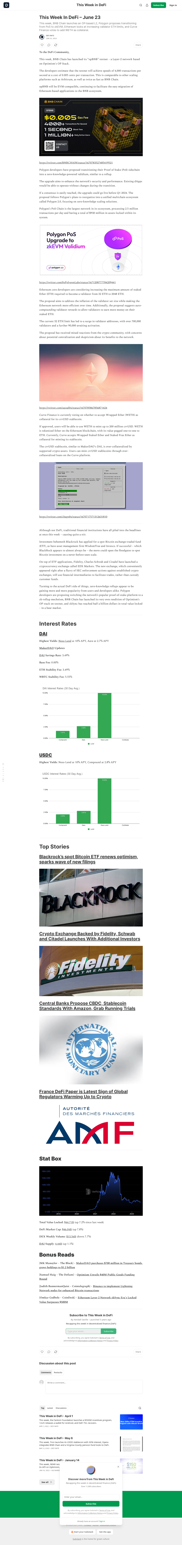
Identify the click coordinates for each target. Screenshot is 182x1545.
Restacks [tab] (58, 1372)
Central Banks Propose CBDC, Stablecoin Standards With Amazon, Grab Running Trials (87, 1006)
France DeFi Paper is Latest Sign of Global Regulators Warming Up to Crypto (83, 1094)
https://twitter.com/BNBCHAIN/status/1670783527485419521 (76, 163)
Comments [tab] (46, 1372)
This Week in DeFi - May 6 (56, 1438)
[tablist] (51, 1372)
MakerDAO (46, 648)
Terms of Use (104, 1510)
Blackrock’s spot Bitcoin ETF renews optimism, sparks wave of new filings (88, 859)
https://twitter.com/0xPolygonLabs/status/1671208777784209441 (77, 282)
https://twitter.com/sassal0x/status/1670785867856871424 (73, 408)
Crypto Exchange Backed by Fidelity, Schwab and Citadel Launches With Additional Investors (89, 936)
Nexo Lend (64, 641)
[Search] (141, 5)
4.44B (58, 1244)
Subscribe (158, 5)
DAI (43, 633)
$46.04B (67, 1229)
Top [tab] (42, 1408)
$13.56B (71, 1237)
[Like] (42, 45)
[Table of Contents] (3, 772)
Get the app (105, 1531)
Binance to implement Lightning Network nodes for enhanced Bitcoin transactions (86, 1288)
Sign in (173, 5)
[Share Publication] (147, 5)
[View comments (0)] (49, 45)
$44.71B (69, 1222)
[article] (91, 1423)
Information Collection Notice (90, 1513)
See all (45, 1482)
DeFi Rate (50, 36)
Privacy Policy (112, 1513)
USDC (45, 755)
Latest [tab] (50, 1408)
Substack (77, 1539)
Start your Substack (83, 1531)
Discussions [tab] (61, 1408)
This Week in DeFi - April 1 (56, 1416)
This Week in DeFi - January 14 (59, 1460)
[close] (118, 1466)
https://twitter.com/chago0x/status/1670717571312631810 (73, 517)
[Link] (35, 623)
